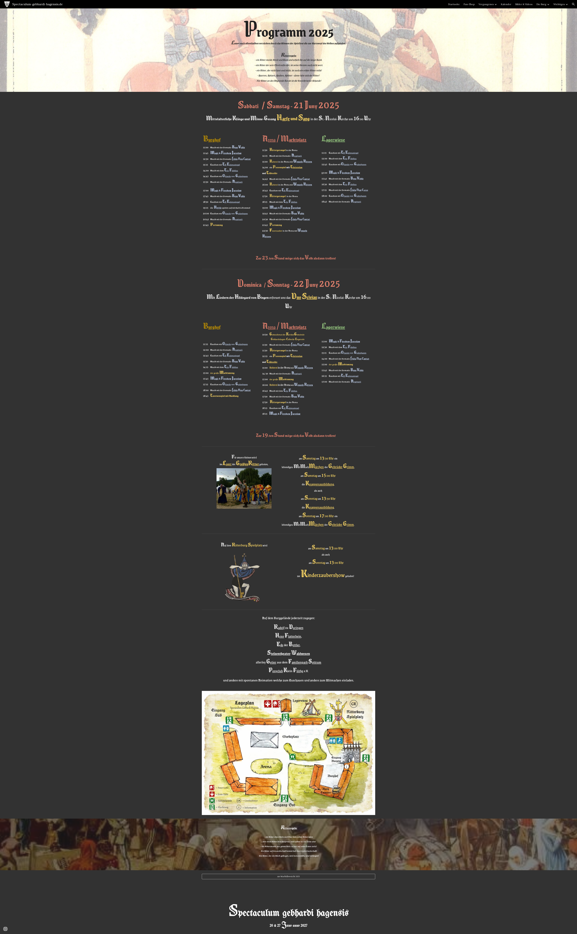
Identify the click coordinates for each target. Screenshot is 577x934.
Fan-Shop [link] (469, 4)
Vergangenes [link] (486, 4)
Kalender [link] (506, 4)
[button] (573, 4)
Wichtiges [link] (559, 4)
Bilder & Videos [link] (524, 4)
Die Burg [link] (541, 4)
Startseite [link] (454, 4)
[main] (288, 50)
